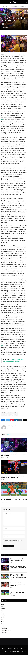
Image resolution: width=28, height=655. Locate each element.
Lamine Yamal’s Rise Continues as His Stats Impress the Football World (18, 592)
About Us (23, 651)
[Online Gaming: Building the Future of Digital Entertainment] (14, 445)
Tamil (2, 626)
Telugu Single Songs (6, 630)
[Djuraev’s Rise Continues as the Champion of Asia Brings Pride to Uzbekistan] (14, 467)
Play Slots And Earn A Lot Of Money (10, 414)
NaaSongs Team (9, 23)
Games (3, 14)
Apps (2, 604)
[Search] (26, 2)
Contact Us (13, 651)
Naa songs (23, 648)
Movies (2, 617)
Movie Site (3, 615)
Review (3, 623)
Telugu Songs (4, 632)
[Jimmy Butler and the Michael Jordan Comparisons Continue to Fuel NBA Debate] (5, 584)
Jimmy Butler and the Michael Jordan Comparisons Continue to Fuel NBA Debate (17, 584)
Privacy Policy (7, 651)
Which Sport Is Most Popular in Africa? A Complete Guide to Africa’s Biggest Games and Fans (14, 499)
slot (2, 119)
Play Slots (15, 412)
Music (2, 619)
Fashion (3, 608)
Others (2, 621)
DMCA (18, 651)
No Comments (17, 25)
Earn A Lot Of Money (6, 412)
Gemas (2, 613)
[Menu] (2, 2)
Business (3, 606)
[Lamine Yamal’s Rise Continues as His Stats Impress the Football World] (5, 592)
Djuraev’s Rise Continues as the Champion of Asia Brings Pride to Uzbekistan (18, 567)
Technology (4, 628)
